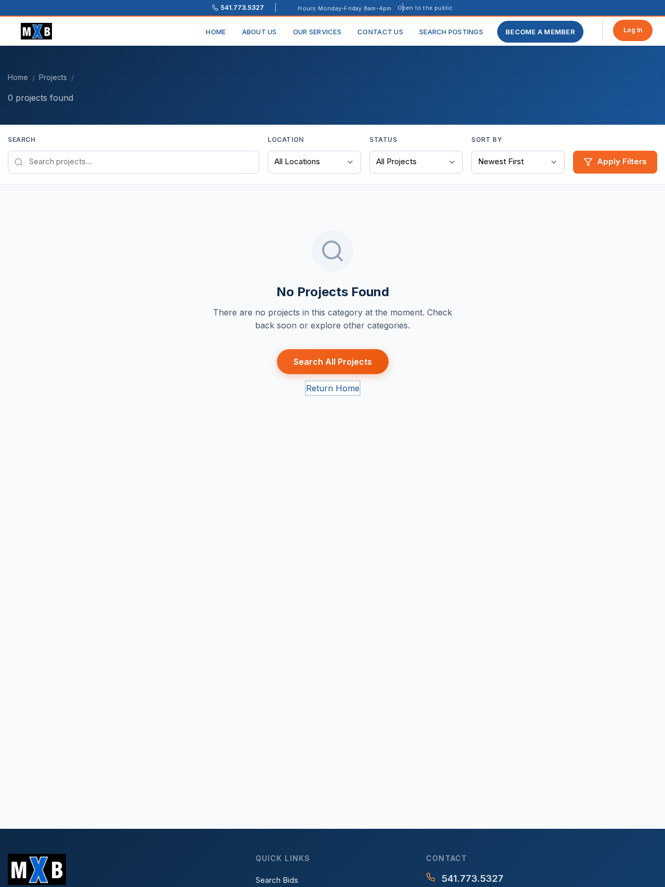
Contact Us (380, 32)
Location (286, 139)
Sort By (486, 139)
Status (383, 139)
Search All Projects (333, 361)
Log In (632, 30)
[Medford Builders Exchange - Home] (40, 31)
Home (215, 32)
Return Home (333, 388)
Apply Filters (622, 161)
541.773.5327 (472, 878)
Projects (53, 77)
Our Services (317, 32)
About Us (259, 32)
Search (22, 139)
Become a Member (540, 32)
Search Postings (451, 32)
